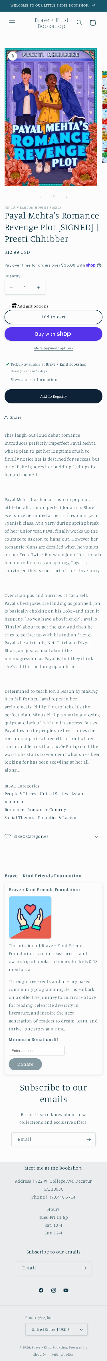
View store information (34, 379)
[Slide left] (40, 196)
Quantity (12, 276)
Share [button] (16, 417)
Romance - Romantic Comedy (35, 809)
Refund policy (62, 1354)
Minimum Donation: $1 (34, 1039)
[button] (12, 22)
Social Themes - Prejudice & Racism (41, 817)
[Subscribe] (88, 1139)
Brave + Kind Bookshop (50, 1347)
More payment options (53, 348)
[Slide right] (66, 196)
